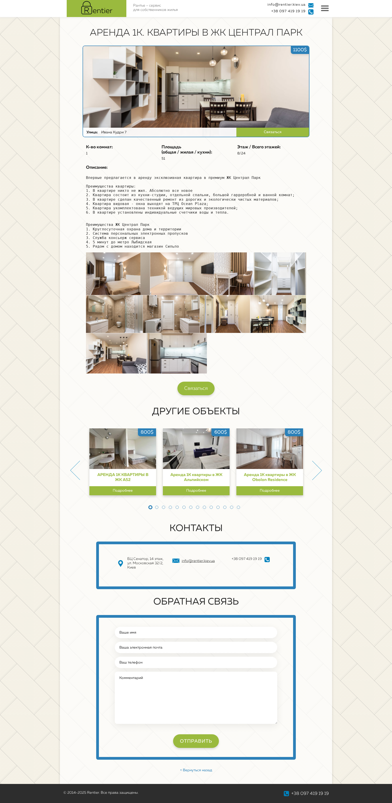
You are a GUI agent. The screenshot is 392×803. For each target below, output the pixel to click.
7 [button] (190, 507)
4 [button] (170, 507)
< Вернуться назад (196, 770)
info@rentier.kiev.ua (286, 5)
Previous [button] (75, 470)
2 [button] (156, 507)
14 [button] (238, 507)
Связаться (273, 132)
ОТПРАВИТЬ (196, 741)
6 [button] (184, 507)
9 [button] (204, 507)
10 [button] (211, 507)
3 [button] (163, 507)
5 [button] (177, 507)
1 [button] (150, 507)
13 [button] (231, 507)
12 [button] (224, 507)
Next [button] (317, 470)
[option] (122, 461)
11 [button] (218, 507)
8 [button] (197, 507)
